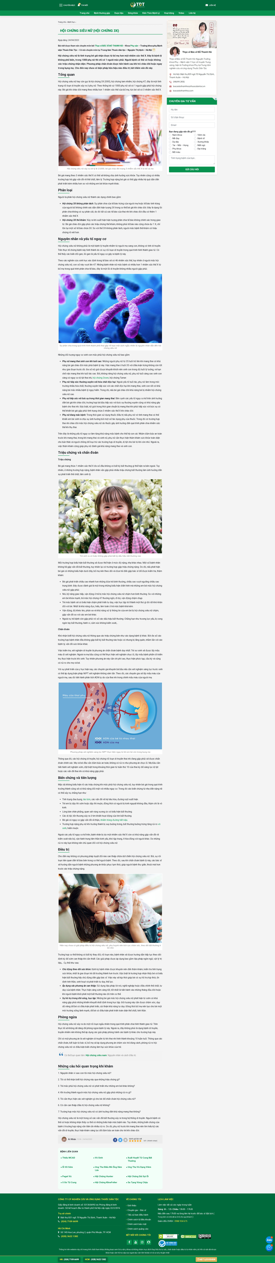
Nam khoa (177, 135)
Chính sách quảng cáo (137, 1229)
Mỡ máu (176, 152)
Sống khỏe (133, 13)
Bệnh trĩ (201, 138)
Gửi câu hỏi (192, 169)
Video (181, 13)
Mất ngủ (201, 145)
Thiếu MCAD (68, 1157)
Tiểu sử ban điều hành (137, 1215)
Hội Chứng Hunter (104, 1176)
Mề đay (175, 138)
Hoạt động (169, 13)
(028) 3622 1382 (69, 1236)
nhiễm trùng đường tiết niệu (113, 820)
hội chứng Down (101, 377)
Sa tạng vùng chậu (138, 1182)
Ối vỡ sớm (67, 1167)
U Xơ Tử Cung (69, 1182)
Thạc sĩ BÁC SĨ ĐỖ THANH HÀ (109, 46)
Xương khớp (203, 142)
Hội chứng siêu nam (96, 1055)
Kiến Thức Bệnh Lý (151, 13)
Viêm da (201, 135)
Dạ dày (175, 142)
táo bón (87, 799)
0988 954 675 (181, 1221)
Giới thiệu (131, 1205)
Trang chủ (84, 13)
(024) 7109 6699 (69, 1221)
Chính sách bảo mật (136, 1224)
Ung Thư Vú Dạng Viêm (139, 1167)
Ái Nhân (72, 1139)
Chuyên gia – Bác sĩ (136, 1210)
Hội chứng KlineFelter (106, 1182)
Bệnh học (71, 22)
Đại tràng (202, 148)
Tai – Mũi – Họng (180, 145)
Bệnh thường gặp (102, 13)
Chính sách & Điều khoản (139, 1219)
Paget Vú (66, 1176)
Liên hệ (192, 13)
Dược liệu (118, 13)
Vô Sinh (99, 1157)
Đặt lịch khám (207, 1259)
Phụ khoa (176, 148)
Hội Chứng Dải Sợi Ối (138, 1176)
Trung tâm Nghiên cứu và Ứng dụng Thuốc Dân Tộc (137, 4)
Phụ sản (134, 46)
